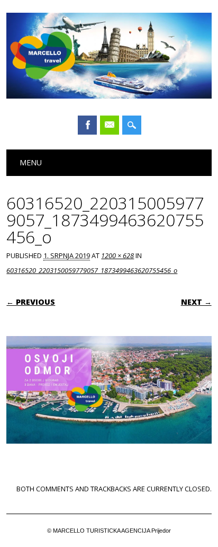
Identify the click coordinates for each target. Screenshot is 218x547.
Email (109, 125)
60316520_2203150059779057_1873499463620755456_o (91, 270)
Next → (196, 302)
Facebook (87, 125)
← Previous (30, 302)
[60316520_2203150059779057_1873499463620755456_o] (108, 453)
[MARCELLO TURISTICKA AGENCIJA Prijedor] (108, 96)
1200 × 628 (117, 255)
